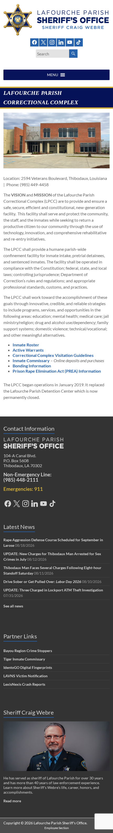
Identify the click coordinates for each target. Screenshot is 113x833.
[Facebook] (34, 41)
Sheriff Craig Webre (28, 712)
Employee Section (56, 828)
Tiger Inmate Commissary (24, 659)
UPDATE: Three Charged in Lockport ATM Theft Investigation (53, 590)
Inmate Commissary (31, 360)
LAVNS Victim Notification (25, 676)
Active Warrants (28, 349)
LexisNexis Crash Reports (24, 684)
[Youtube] (69, 41)
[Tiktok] (78, 41)
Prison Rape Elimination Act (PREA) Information (57, 370)
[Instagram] (52, 41)
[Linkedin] (60, 41)
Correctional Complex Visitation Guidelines (53, 355)
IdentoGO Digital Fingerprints (27, 667)
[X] (43, 41)
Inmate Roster (26, 344)
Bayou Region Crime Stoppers (27, 650)
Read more (12, 801)
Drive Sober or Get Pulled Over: (42, 581)
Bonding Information (32, 365)
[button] (52, 75)
